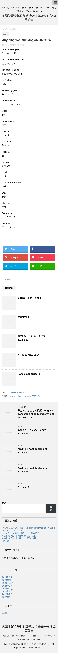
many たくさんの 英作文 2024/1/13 (20, 533)
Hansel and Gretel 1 (29, 374)
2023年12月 (8, 580)
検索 (4, 502)
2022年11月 (7, 588)
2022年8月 (7, 591)
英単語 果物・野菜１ (30, 298)
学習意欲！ (24, 317)
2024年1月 (7, 577)
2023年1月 (7, 586)
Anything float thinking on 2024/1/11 (19, 538)
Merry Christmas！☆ (18, 393)
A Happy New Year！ (29, 355)
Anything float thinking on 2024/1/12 (19, 536)
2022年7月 (7, 594)
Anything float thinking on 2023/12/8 (24, 396)
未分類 (7, 279)
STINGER (39, 648)
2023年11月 (7, 583)
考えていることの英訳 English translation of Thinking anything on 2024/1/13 (36, 414)
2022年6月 (7, 597)
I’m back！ (24, 487)
